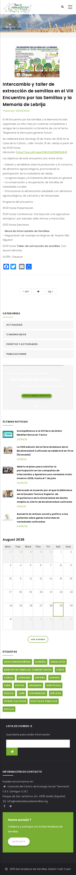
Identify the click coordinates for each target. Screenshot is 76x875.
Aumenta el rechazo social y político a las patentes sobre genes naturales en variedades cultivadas (42, 517)
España (40, 677)
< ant (26, 291)
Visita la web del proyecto (36, 395)
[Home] (17, 7)
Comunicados (16, 334)
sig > (50, 291)
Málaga (55, 693)
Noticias (16, 28)
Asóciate (18, 841)
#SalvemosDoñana (17, 661)
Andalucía (58, 661)
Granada (35, 685)
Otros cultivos (15, 701)
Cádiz (60, 669)
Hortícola (53, 685)
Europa (55, 677)
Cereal (8, 677)
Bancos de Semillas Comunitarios (28, 669)
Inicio (6, 28)
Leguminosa (37, 693)
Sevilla (9, 709)
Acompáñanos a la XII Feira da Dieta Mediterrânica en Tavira (39, 432)
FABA (7, 685)
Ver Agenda (38, 639)
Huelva (9, 693)
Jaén (21, 693)
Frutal (20, 685)
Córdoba (24, 677)
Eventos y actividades (22, 344)
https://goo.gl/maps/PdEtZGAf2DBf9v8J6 (41, 152)
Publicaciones (16, 354)
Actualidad (14, 324)
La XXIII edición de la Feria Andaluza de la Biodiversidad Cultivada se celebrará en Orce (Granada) (45, 450)
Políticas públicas (44, 701)
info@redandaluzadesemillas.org (27, 801)
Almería (40, 661)
